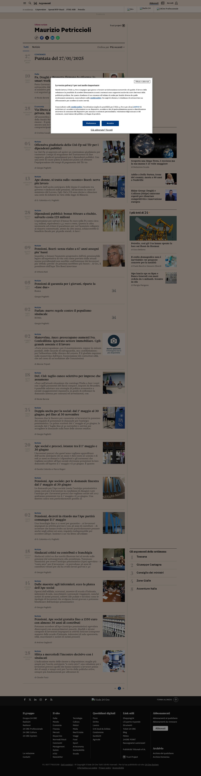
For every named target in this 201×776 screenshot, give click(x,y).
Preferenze (91, 123)
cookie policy (95, 98)
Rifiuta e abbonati (142, 81)
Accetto (110, 123)
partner (136, 107)
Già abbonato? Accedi (102, 130)
